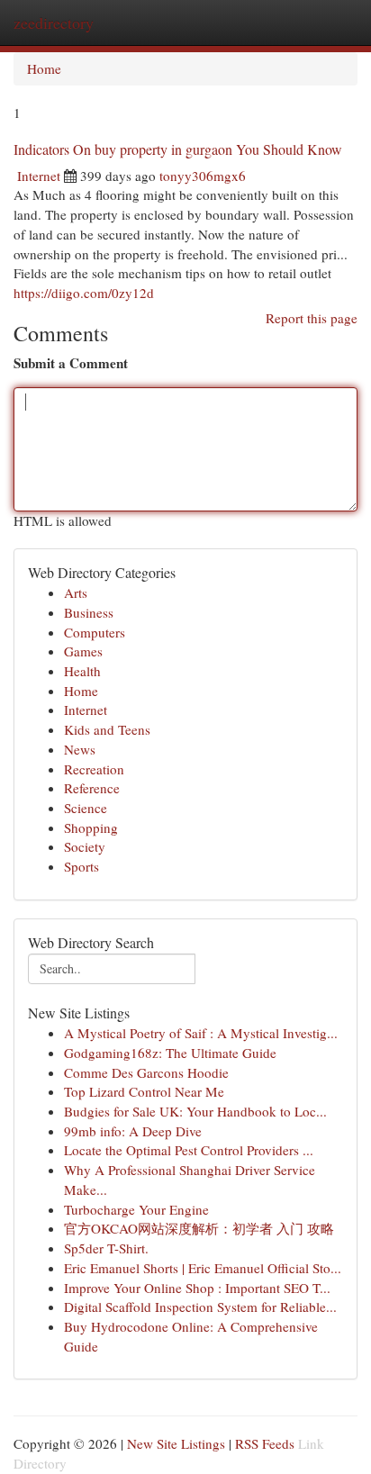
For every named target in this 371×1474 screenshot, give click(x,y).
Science (85, 808)
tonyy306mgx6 (202, 176)
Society (84, 846)
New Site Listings (176, 1443)
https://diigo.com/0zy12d (84, 293)
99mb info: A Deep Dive (133, 1131)
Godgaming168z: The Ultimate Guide (170, 1053)
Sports (81, 866)
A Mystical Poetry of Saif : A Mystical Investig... (201, 1033)
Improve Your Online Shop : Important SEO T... (197, 1288)
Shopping (91, 827)
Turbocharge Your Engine (136, 1209)
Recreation (94, 769)
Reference (92, 788)
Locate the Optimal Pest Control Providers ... (188, 1150)
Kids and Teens (107, 729)
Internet (38, 176)
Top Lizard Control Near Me (144, 1091)
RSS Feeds (264, 1443)
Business (88, 612)
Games (83, 651)
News (79, 749)
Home (44, 68)
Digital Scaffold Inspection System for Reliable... (200, 1307)
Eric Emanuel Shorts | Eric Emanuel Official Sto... (202, 1268)
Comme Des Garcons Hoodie (146, 1072)
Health (82, 671)
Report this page (311, 318)
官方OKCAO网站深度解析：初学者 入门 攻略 (199, 1228)
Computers (94, 632)
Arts (75, 592)
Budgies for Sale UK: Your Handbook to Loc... (195, 1111)
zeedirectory (54, 22)
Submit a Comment (71, 363)
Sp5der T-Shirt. (106, 1248)
